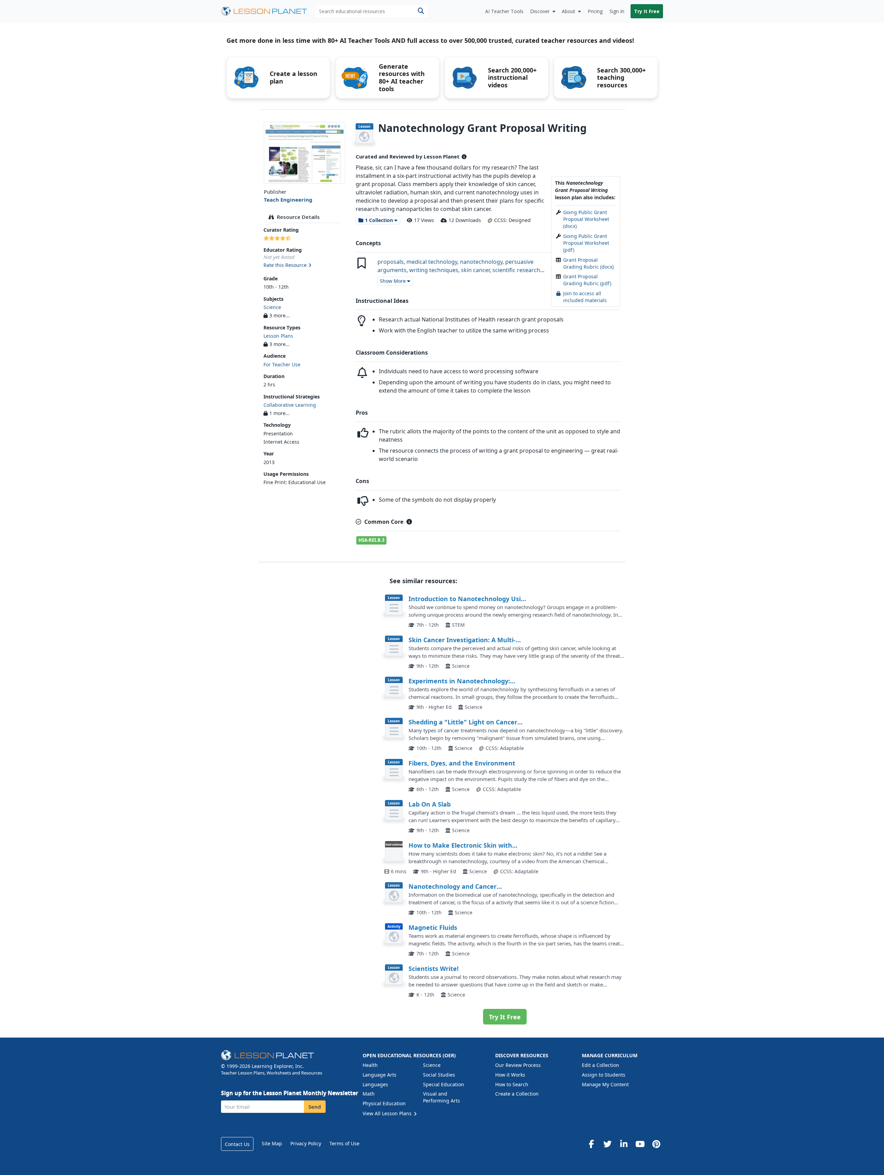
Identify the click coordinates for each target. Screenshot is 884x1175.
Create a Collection (517, 1093)
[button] (304, 265)
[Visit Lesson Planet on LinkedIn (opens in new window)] (624, 1144)
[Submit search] (420, 11)
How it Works (510, 1074)
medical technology (431, 262)
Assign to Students (603, 1074)
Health (370, 1065)
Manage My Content (605, 1084)
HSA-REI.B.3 (371, 540)
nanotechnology (481, 262)
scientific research (516, 270)
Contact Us (237, 1144)
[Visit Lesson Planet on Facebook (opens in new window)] (591, 1144)
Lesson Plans (278, 336)
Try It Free (647, 11)
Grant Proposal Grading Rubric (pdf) (587, 280)
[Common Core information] (409, 521)
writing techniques (433, 270)
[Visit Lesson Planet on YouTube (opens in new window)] (640, 1144)
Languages (375, 1084)
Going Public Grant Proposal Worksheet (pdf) (586, 243)
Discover (540, 11)
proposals (390, 262)
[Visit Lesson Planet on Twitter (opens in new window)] (607, 1144)
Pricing (595, 11)
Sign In (616, 11)
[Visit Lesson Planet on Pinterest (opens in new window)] (656, 1144)
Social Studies (439, 1074)
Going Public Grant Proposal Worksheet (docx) (586, 219)
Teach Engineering (288, 199)
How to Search (511, 1084)
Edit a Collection (600, 1065)
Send (314, 1106)
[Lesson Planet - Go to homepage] (268, 11)
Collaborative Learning (289, 405)
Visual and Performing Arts (441, 1097)
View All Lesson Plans (388, 1113)
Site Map (272, 1143)
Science (272, 307)
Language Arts (379, 1074)
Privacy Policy (305, 1143)
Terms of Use (344, 1143)
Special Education (443, 1084)
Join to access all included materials (585, 297)
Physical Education (384, 1103)
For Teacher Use (281, 364)
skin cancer (475, 270)
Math (369, 1093)
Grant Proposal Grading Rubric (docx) (588, 263)
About (568, 11)
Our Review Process (518, 1065)
